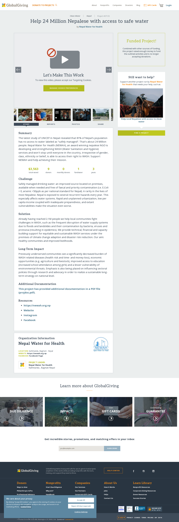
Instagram (30, 315)
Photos (76, 124)
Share (101, 124)
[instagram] (144, 471)
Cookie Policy (25, 507)
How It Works (109, 487)
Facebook (30, 320)
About (94, 5)
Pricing (150, 517)
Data (160, 517)
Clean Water (75, 16)
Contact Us (108, 498)
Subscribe (112, 448)
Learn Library (142, 483)
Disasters (129, 5)
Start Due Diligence (54, 487)
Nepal (89, 16)
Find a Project (141, 133)
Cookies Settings (81, 512)
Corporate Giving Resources (144, 491)
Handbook (50, 494)
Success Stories (139, 498)
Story (26, 124)
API (156, 517)
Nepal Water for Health (90, 26)
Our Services (80, 487)
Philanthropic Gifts (25, 491)
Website (29, 310)
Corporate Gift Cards (83, 494)
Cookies (137, 517)
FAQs (106, 494)
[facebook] (133, 471)
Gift (152, 5)
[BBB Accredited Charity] (141, 509)
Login (169, 5)
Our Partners (80, 491)
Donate (43, 5)
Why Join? (49, 491)
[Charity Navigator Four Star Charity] (122, 509)
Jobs (106, 491)
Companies (117, 5)
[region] (50, 506)
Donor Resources (140, 494)
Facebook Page (36, 356)
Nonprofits (104, 5)
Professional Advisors (26, 494)
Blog (138, 5)
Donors (21, 483)
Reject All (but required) (81, 506)
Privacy (130, 517)
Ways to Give (22, 487)
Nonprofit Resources (141, 487)
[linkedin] (153, 471)
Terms (143, 517)
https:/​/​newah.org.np (37, 305)
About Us (110, 483)
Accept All (81, 500)
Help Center (113, 470)
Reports (51, 124)
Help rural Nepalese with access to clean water (141, 120)
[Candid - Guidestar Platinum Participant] (131, 509)
